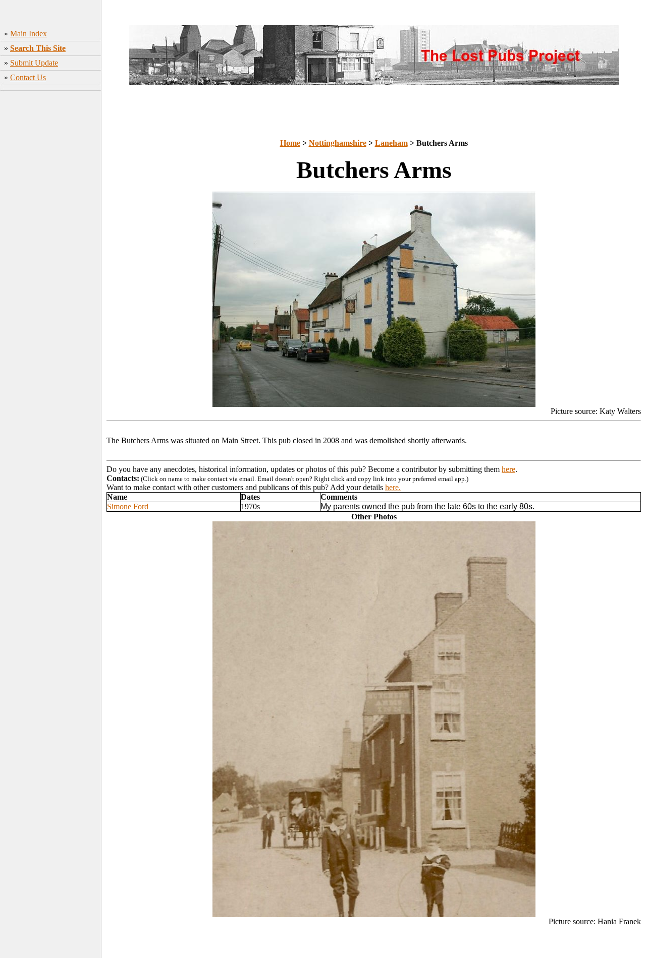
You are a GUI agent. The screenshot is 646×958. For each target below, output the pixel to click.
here (508, 469)
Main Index (28, 33)
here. (393, 487)
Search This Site (38, 48)
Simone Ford (127, 506)
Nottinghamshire (337, 143)
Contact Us (28, 77)
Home (290, 143)
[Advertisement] (50, 252)
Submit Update (34, 62)
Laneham (391, 143)
